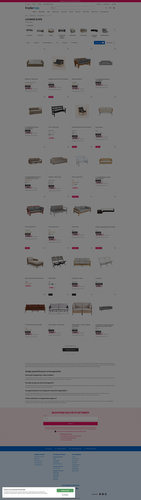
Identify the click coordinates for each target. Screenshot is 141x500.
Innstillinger (65, 494)
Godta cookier (65, 490)
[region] (38, 492)
